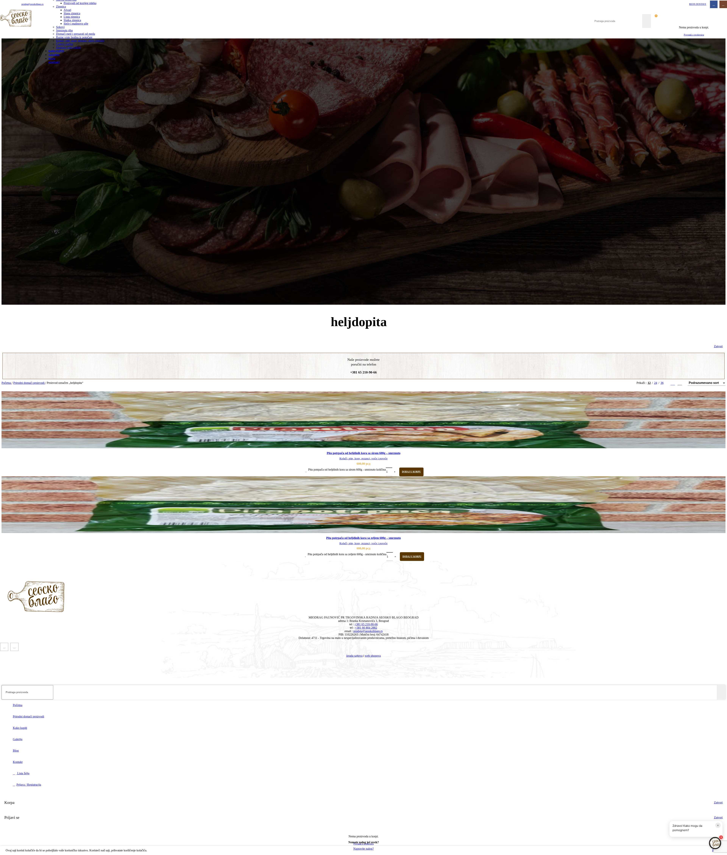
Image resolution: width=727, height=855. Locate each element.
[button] (411, 472)
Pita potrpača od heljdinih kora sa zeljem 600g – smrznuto (363, 538)
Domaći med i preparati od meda (75, 33)
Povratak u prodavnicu (694, 35)
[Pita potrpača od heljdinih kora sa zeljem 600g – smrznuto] (363, 505)
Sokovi (60, 27)
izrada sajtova (354, 655)
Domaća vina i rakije (68, 47)
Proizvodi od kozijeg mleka (80, 3)
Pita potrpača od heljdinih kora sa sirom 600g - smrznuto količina (347, 469)
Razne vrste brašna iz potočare (74, 37)
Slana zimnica (72, 13)
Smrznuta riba (64, 30)
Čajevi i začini (64, 44)
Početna (7, 382)
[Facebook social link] (4, 647)
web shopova (373, 655)
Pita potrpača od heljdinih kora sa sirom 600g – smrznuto (363, 453)
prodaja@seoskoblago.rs (32, 4)
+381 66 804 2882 (366, 627)
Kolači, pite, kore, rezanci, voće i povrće (80, 40)
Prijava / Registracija (28, 784)
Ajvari (67, 10)
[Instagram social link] (14, 647)
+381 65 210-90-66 (366, 624)
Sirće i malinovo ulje (76, 23)
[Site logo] (15, 26)
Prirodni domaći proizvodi (29, 382)
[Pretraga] (622, 10)
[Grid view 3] (680, 383)
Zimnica (61, 6)
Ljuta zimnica (72, 16)
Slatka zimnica (72, 20)
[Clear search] (638, 21)
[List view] (673, 383)
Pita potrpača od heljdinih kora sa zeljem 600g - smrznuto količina (347, 554)
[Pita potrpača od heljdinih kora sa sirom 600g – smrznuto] (363, 420)
